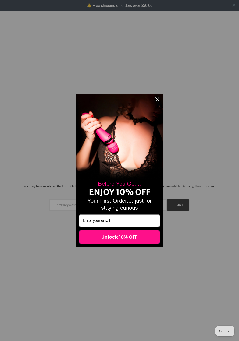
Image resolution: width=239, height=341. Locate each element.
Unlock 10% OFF (119, 237)
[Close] (157, 99)
